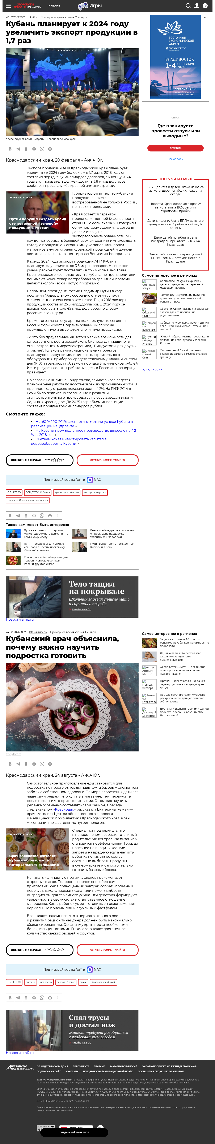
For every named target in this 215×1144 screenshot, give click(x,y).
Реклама (99, 1066)
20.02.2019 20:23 (16, 17)
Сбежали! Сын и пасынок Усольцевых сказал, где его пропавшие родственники (184, 312)
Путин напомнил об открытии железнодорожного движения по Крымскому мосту (46, 534)
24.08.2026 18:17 (16, 632)
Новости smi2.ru (20, 619)
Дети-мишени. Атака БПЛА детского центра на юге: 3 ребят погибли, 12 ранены (175, 224)
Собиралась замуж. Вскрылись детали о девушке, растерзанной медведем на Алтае (181, 284)
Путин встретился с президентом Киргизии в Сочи (112, 545)
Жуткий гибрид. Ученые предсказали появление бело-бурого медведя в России (184, 340)
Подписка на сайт (49, 1071)
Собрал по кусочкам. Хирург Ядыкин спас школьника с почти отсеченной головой (184, 326)
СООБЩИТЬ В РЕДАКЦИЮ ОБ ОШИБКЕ (161, 1071)
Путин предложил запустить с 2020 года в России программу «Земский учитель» (44, 547)
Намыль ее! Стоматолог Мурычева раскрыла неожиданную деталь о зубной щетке (182, 698)
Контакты (72, 1071)
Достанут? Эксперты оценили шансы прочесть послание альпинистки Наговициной (184, 712)
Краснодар (64, 809)
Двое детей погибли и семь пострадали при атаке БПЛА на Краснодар (175, 241)
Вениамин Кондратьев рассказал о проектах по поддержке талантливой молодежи (112, 534)
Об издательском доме (52, 1066)
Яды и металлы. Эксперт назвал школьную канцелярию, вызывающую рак (180, 656)
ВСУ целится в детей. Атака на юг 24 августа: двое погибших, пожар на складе (175, 190)
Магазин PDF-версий (123, 1066)
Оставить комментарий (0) (107, 460)
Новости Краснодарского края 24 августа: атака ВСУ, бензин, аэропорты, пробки (175, 207)
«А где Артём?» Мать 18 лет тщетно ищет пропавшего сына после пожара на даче (183, 670)
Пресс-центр (81, 1066)
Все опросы (175, 159)
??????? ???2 (152, 370)
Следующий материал (74, 1132)
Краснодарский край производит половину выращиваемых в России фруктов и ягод (46, 560)
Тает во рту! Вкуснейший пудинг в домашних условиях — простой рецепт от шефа (182, 298)
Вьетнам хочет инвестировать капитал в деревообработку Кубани (69, 441)
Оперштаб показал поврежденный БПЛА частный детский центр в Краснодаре (175, 258)
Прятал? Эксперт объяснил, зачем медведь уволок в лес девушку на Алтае (182, 684)
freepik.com (13, 754)
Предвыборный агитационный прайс (108, 1071)
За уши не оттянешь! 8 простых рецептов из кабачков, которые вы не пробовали (184, 643)
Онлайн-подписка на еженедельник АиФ (169, 1066)
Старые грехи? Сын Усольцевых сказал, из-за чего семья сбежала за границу (183, 354)
